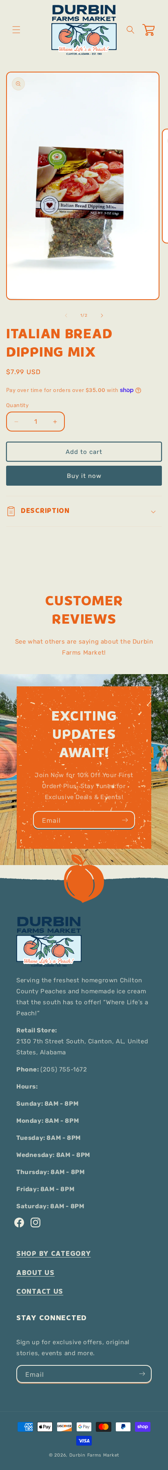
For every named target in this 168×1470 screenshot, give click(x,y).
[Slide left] (66, 315)
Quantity (17, 405)
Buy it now (84, 476)
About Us (35, 1273)
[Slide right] (102, 315)
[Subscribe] (125, 820)
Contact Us (39, 1291)
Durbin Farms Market (94, 1455)
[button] (16, 30)
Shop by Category (53, 1254)
